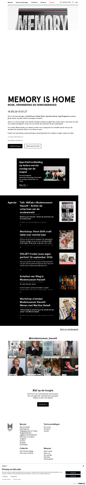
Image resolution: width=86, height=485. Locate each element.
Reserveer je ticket (32, 146)
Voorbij (46, 431)
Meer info (22, 185)
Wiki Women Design (26, 451)
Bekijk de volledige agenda (69, 329)
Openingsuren (24, 429)
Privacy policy (17, 479)
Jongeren (23, 439)
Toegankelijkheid (25, 433)
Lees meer (24, 225)
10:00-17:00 (66, 2)
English (4, 466)
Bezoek (10, 2)
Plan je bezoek (25, 427)
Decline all (73, 476)
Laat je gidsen (48, 459)
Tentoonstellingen (22, 2)
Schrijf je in (43, 404)
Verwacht (47, 429)
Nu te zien (47, 427)
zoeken (73, 2)
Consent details (6, 479)
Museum (43, 2)
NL (76, 2)
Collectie (34, 2)
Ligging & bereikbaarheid (28, 435)
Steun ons (47, 453)
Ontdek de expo (15, 146)
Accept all (73, 472)
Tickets (51, 2)
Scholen (22, 441)
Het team (47, 457)
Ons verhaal (48, 455)
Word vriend (48, 451)
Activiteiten (24, 445)
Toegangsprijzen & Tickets (28, 431)
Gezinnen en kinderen (27, 437)
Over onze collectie (26, 453)
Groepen (23, 443)
